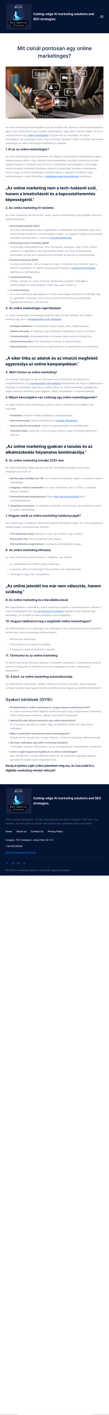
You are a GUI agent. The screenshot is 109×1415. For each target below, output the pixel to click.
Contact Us (37, 831)
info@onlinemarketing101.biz (21, 852)
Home (9, 831)
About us (21, 831)
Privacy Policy (55, 831)
